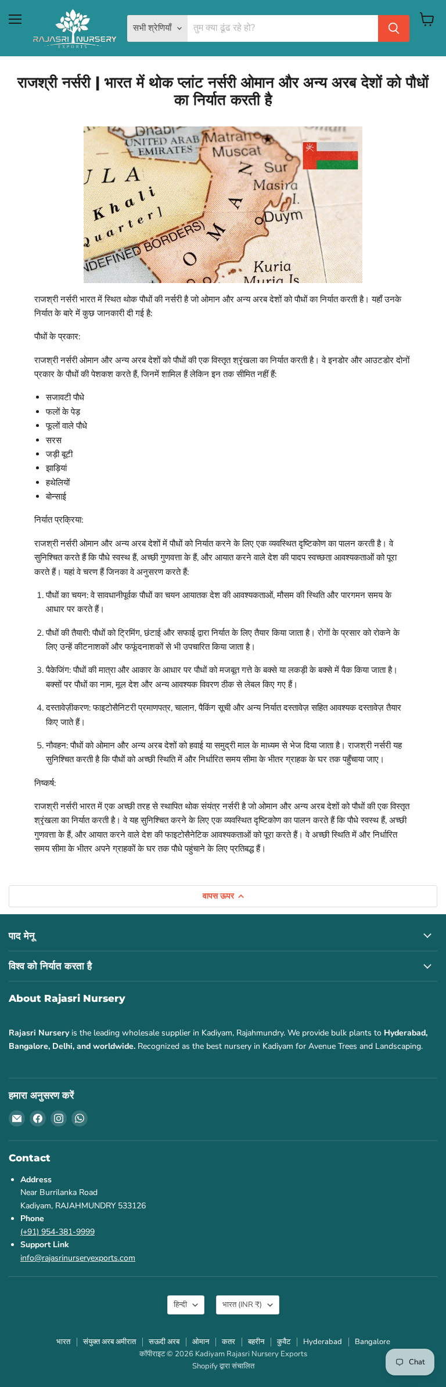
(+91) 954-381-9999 (57, 1231)
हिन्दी (180, 1304)
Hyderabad (322, 1342)
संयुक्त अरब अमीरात (109, 1342)
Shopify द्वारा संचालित (223, 1366)
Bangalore (372, 1342)
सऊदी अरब (164, 1342)
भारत (242, 1304)
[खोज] (393, 28)
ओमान (200, 1342)
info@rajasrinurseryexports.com (77, 1257)
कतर (228, 1342)
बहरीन (256, 1342)
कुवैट (283, 1342)
